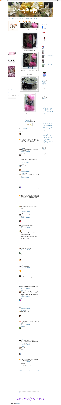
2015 (43, 92)
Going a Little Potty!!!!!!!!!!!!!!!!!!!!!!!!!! (48, 111)
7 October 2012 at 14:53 (25, 303)
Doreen (22, 164)
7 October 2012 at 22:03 (25, 324)
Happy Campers (27, 119)
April (44, 149)
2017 (43, 90)
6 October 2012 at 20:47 (25, 249)
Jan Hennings (23, 310)
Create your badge (44, 28)
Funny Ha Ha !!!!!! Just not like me (47, 107)
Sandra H (22, 219)
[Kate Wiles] (42, 27)
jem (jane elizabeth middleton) (25, 339)
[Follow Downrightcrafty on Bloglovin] (12, 98)
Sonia (22, 251)
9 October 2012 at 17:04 (25, 361)
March (44, 150)
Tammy (22, 168)
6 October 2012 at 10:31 (25, 162)
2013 (43, 95)
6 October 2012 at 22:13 (25, 267)
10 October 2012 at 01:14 (25, 366)
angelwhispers (23, 132)
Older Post (38, 370)
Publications (27, 18)
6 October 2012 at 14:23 (25, 211)
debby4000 (22, 346)
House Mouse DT (44, 82)
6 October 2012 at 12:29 (25, 171)
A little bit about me (13, 18)
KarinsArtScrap (23, 158)
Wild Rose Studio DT (44, 83)
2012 (43, 96)
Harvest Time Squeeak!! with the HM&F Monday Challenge (48, 142)
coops (22, 258)
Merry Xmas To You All (47, 46)
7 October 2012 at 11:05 (25, 296)
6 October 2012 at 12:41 (25, 177)
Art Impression (28, 118)
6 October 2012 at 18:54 (25, 227)
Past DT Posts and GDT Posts (21, 18)
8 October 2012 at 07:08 (25, 344)
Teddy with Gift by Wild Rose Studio (47, 127)
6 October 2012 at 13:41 (25, 203)
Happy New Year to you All (47, 59)
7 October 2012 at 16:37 (25, 312)
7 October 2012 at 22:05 (25, 330)
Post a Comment (21, 368)
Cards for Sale (35, 18)
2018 (43, 89)
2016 (43, 91)
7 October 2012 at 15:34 (25, 308)
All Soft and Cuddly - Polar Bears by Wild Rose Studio (47, 102)
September (44, 143)
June (44, 147)
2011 (43, 154)
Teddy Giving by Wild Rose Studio (47, 122)
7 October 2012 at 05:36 (25, 288)
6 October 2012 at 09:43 (25, 151)
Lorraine (22, 224)
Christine (22, 298)
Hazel (22, 229)
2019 (43, 88)
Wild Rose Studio (45, 71)
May (44, 148)
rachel (22, 247)
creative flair (43, 84)
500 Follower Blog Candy (47, 50)
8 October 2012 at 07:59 (25, 350)
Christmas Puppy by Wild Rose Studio (47, 128)
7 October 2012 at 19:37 (25, 318)
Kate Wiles (43, 25)
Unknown (22, 138)
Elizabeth (22, 352)
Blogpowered (18, 403)
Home (9, 18)
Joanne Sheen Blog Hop (46, 134)
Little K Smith (23, 320)
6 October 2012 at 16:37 (25, 222)
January (44, 153)
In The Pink (27, 120)
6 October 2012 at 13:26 (25, 192)
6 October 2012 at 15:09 (25, 217)
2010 (43, 155)
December (44, 97)
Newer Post (20, 370)
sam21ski (22, 326)
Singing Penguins (48, 72)
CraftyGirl (22, 194)
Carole (22, 305)
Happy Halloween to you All (46, 100)
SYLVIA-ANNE (23, 290)
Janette (22, 148)
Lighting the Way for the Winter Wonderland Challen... (47, 115)
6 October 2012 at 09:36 (25, 146)
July (43, 146)
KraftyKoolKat (23, 205)
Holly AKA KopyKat (23, 314)
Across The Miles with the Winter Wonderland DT (47, 136)
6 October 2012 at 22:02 (25, 263)
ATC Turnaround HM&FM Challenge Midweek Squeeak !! (47, 118)
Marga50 (22, 153)
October (44, 99)
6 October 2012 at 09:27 (25, 136)
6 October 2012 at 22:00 (25, 256)
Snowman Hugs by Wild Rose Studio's (47, 116)
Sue (21, 213)
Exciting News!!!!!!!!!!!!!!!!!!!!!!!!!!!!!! (47, 131)
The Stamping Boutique (27, 121)
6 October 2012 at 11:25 (25, 166)
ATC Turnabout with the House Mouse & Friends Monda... (47, 130)
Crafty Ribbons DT (44, 80)
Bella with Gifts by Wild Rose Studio (47, 108)
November (44, 98)
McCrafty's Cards (23, 173)
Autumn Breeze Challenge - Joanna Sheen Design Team (47, 120)
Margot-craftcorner (23, 265)
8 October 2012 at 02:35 (25, 337)
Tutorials (31, 18)
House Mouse (43, 81)
